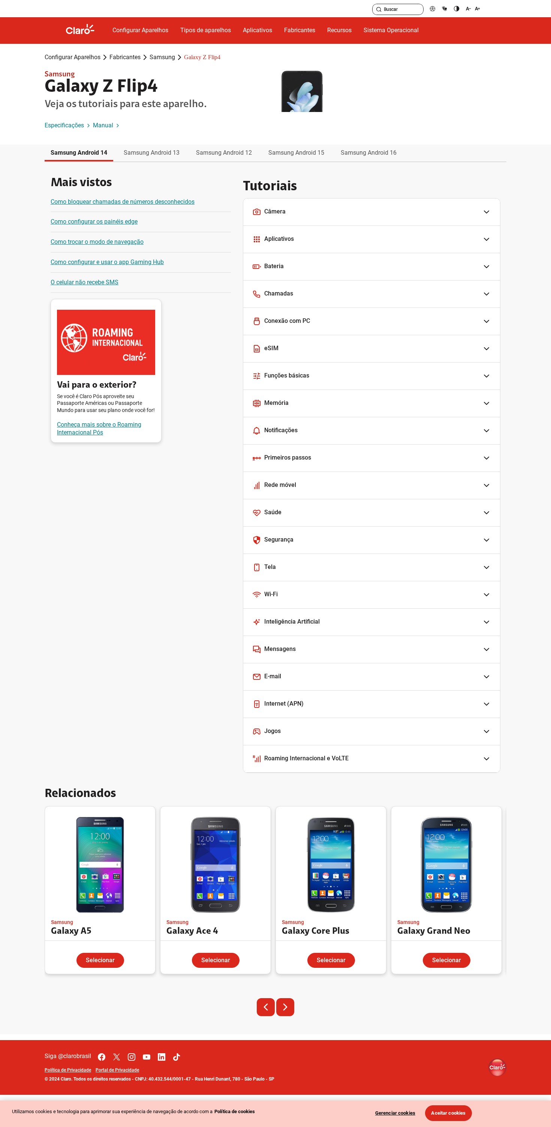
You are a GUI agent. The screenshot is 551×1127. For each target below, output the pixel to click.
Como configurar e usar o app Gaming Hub (107, 262)
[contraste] (457, 8)
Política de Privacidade (68, 1070)
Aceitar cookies (448, 1113)
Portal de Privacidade (117, 1070)
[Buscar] (379, 9)
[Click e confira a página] (86, 30)
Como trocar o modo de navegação (97, 241)
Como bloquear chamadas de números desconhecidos (123, 201)
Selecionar (100, 960)
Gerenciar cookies (395, 1113)
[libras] (445, 8)
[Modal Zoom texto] (473, 8)
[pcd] (433, 8)
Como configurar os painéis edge (94, 221)
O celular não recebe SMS (84, 282)
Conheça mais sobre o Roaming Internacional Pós (99, 428)
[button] (371, 212)
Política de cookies (234, 1111)
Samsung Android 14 (79, 152)
